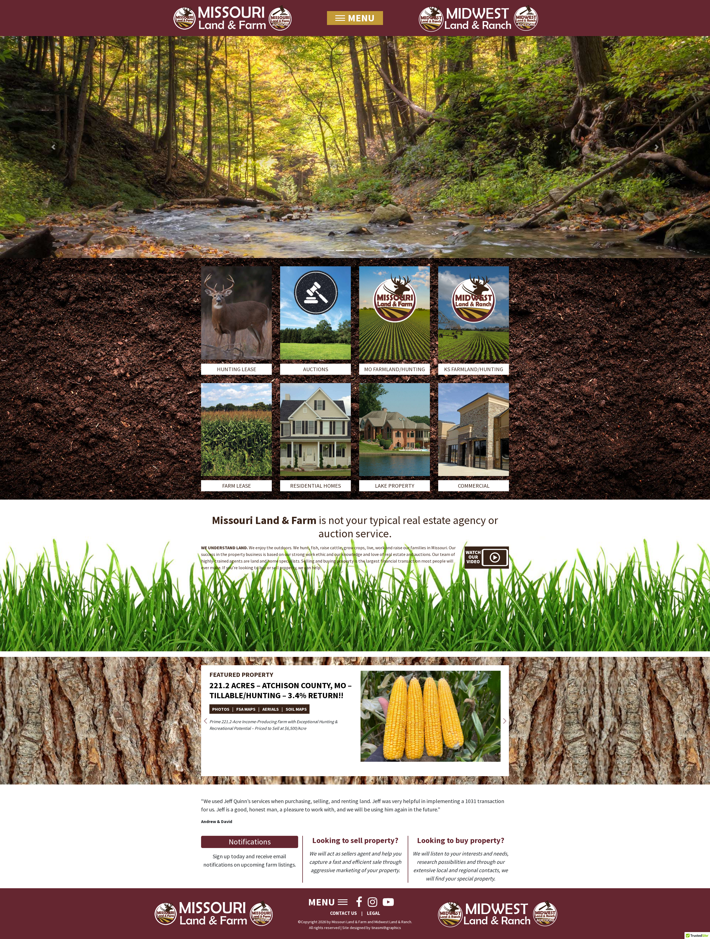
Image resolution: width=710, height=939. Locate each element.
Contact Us (343, 913)
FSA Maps (245, 709)
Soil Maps (296, 709)
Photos (220, 709)
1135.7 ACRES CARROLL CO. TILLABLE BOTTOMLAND (276, 690)
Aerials (270, 709)
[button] (53, 147)
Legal (373, 913)
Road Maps (325, 709)
